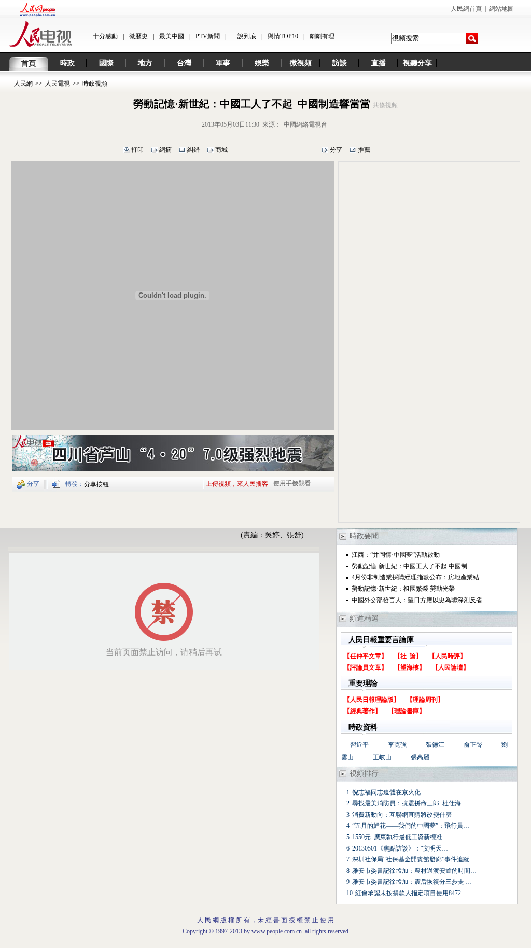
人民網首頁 (466, 8)
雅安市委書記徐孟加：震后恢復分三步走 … (412, 881)
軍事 (223, 63)
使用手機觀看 (292, 483)
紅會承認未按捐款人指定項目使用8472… (411, 893)
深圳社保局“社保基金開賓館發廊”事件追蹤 (410, 859)
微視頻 (301, 63)
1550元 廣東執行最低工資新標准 (397, 837)
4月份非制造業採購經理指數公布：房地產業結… (418, 577)
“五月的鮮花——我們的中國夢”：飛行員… (410, 825)
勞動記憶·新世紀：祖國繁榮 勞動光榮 (403, 588)
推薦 (364, 150)
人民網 (23, 83)
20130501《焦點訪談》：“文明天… (400, 848)
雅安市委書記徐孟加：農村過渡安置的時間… (414, 870)
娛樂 (262, 63)
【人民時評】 (447, 656)
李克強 (397, 744)
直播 (378, 63)
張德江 (435, 744)
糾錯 (193, 150)
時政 (67, 63)
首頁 (28, 63)
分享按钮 (96, 484)
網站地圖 (501, 8)
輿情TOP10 (283, 36)
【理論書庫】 (406, 711)
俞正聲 (473, 744)
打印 (137, 150)
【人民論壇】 (450, 667)
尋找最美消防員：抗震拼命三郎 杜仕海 (406, 803)
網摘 (165, 150)
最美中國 (171, 36)
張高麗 (420, 757)
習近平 (359, 744)
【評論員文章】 (365, 667)
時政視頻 (94, 83)
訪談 (339, 63)
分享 (336, 150)
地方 (145, 63)
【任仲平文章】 (365, 656)
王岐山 (382, 757)
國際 (106, 63)
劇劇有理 (322, 36)
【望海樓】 (409, 667)
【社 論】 (408, 656)
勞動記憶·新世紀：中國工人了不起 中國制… (412, 566)
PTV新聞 (207, 36)
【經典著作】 (362, 711)
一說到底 (243, 36)
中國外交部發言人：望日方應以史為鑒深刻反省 (417, 600)
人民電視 (57, 83)
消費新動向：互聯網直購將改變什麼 (402, 814)
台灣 (184, 63)
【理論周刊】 (425, 699)
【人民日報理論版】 (372, 699)
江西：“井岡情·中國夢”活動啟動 (396, 555)
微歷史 (138, 36)
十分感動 (105, 36)
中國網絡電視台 (305, 124)
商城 (221, 150)
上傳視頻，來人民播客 (237, 483)
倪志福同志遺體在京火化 (386, 792)
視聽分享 (417, 63)
